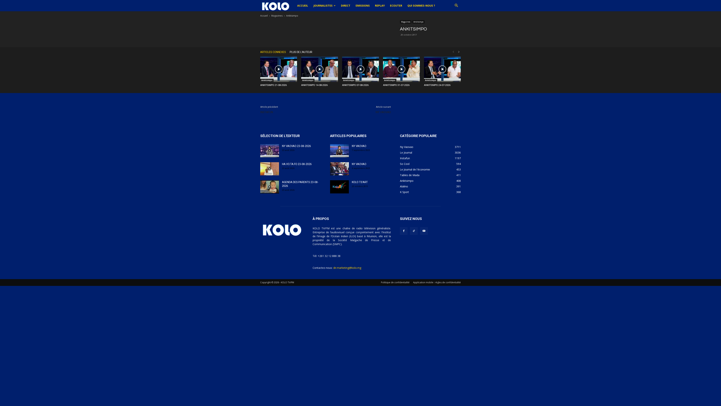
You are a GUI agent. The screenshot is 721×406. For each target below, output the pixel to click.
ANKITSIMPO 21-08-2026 (273, 85)
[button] (456, 6)
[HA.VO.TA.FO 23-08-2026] (269, 168)
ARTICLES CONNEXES (273, 52)
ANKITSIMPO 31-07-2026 (396, 85)
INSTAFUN (266, 112)
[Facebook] (403, 231)
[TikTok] (414, 231)
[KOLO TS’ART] (339, 186)
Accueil (302, 5)
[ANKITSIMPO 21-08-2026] (278, 69)
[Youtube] (424, 231)
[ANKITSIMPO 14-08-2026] (319, 69)
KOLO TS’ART (360, 182)
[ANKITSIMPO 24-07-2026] (442, 69)
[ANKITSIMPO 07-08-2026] (360, 69)
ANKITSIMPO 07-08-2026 (355, 85)
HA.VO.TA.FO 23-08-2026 (297, 164)
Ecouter (396, 5)
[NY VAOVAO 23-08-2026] (269, 150)
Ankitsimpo (418, 21)
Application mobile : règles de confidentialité (437, 282)
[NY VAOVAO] (339, 150)
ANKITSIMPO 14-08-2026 (314, 85)
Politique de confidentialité (395, 282)
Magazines (277, 15)
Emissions (363, 5)
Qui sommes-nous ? (421, 5)
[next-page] (459, 52)
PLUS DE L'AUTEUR (301, 52)
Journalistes (323, 5)
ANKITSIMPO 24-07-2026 (437, 85)
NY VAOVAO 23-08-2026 (296, 146)
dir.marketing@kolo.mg (347, 268)
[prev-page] (453, 52)
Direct (345, 5)
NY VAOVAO (383, 112)
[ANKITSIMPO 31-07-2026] (401, 69)
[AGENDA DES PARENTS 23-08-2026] (269, 186)
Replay (380, 5)
